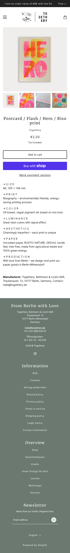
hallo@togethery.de (35, 327)
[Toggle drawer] (5, 17)
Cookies (35, 380)
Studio (35, 464)
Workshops (35, 485)
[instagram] (35, 353)
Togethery (35, 130)
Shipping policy (35, 415)
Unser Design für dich (35, 471)
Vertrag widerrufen (35, 387)
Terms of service (35, 408)
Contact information (35, 430)
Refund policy (35, 394)
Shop (35, 450)
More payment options (35, 175)
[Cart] (65, 17)
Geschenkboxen (35, 457)
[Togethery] (35, 17)
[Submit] (53, 519)
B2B (35, 373)
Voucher (35, 492)
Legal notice (35, 423)
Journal (35, 478)
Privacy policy (35, 401)
